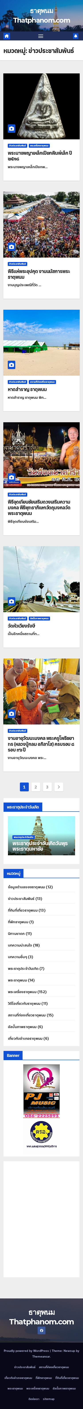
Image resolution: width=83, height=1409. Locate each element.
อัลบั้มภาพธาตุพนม (39, 618)
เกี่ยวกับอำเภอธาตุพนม (25, 1038)
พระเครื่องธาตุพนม (39, 145)
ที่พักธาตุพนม (18, 922)
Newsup (69, 1351)
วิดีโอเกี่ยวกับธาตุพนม (24, 1003)
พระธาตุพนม (17, 980)
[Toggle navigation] (41, 36)
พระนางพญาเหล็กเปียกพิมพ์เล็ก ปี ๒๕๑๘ (40, 155)
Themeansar (41, 1356)
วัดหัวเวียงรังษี (21, 625)
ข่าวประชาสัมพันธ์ (17, 145)
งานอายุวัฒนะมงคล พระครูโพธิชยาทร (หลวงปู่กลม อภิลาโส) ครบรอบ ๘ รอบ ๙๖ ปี (41, 743)
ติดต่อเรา (34, 1399)
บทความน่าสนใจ (20, 945)
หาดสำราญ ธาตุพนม (27, 389)
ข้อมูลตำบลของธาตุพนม (26, 887)
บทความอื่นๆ (17, 957)
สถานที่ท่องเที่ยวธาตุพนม (42, 382)
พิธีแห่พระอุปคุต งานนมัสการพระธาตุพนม (39, 274)
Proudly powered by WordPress (27, 1351)
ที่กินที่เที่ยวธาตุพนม (23, 910)
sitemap (48, 1399)
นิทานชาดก (16, 933)
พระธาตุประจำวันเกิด (23, 968)
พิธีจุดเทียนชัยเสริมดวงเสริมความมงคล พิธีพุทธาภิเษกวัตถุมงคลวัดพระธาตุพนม (39, 507)
